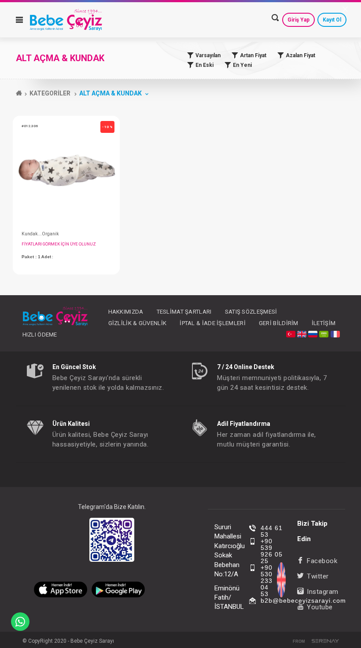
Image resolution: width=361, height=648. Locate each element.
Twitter (318, 576)
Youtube (320, 607)
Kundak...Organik (40, 234)
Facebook (322, 561)
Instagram (323, 592)
